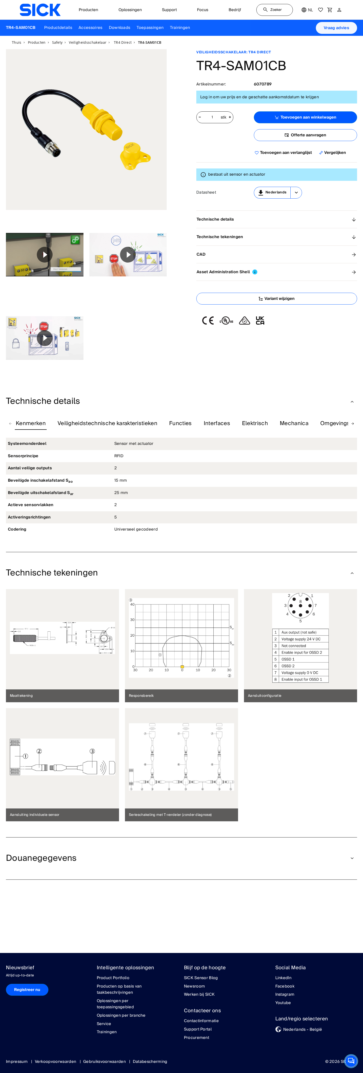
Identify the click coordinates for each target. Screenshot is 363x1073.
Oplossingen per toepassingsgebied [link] (115, 1004)
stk (223, 117)
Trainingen (180, 27)
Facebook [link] (285, 986)
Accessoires (90, 27)
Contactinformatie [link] (201, 1021)
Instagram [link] (285, 994)
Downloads (119, 27)
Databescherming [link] (150, 1061)
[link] (40, 9)
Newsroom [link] (194, 986)
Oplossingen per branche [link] (121, 1015)
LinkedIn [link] (283, 978)
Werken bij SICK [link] (199, 994)
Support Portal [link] (198, 1029)
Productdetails (58, 27)
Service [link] (104, 1024)
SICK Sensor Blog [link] (201, 978)
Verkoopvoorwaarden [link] (56, 1061)
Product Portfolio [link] (113, 978)
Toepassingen (150, 27)
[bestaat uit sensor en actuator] (203, 175)
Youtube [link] (283, 1003)
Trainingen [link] (107, 1032)
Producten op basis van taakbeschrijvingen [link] (119, 989)
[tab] (31, 423)
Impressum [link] (17, 1061)
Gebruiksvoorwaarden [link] (105, 1061)
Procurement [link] (196, 1038)
